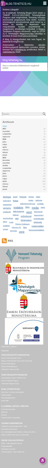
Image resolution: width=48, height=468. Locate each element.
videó (38, 197)
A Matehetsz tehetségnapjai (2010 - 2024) (14, 426)
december (6, 160)
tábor (5, 222)
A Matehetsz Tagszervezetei (10, 369)
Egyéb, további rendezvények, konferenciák (15, 435)
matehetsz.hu (9, 52)
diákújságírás (18, 211)
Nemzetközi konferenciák (9, 429)
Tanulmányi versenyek (8, 449)
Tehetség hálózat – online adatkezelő (12, 452)
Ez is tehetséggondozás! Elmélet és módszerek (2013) (18, 432)
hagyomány (39, 215)
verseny (7, 208)
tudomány (7, 201)
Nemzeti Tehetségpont (8, 363)
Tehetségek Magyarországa (10, 383)
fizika (15, 201)
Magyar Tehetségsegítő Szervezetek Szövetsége (16, 361)
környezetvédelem (36, 230)
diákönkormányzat (27, 204)
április (5, 147)
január (5, 155)
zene (21, 231)
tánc (27, 207)
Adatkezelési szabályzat (8, 346)
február (5, 152)
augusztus (6, 137)
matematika (38, 226)
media (35, 207)
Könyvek (4, 415)
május (5, 126)
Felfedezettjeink (6, 395)
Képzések (4, 412)
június (5, 176)
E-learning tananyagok (8, 409)
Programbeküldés (6, 446)
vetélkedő (7, 212)
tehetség (38, 222)
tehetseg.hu (20, 50)
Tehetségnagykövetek (8, 398)
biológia (7, 197)
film (25, 227)
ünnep (5, 229)
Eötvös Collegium (22, 224)
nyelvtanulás (39, 219)
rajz (17, 218)
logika (31, 200)
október (5, 165)
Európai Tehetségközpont (9, 366)
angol (15, 197)
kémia (31, 197)
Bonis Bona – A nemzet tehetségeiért (12, 392)
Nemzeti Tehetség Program (9, 381)
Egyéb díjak (5, 400)
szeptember (7, 134)
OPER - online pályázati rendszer (11, 443)
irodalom (18, 207)
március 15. (16, 227)
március (5, 150)
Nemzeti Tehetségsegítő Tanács (11, 358)
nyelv (11, 222)
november (6, 131)
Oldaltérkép (4, 350)
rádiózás (38, 200)
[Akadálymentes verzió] (42, 460)
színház (40, 204)
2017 (4, 128)
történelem (26, 220)
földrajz (16, 215)
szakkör (6, 226)
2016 (4, 139)
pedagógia (7, 205)
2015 (4, 157)
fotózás (22, 197)
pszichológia (8, 218)
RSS (10, 240)
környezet (38, 212)
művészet (26, 216)
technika (13, 231)
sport (29, 212)
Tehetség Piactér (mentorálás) (10, 417)
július (4, 142)
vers (43, 207)
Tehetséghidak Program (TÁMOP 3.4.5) (13, 378)
